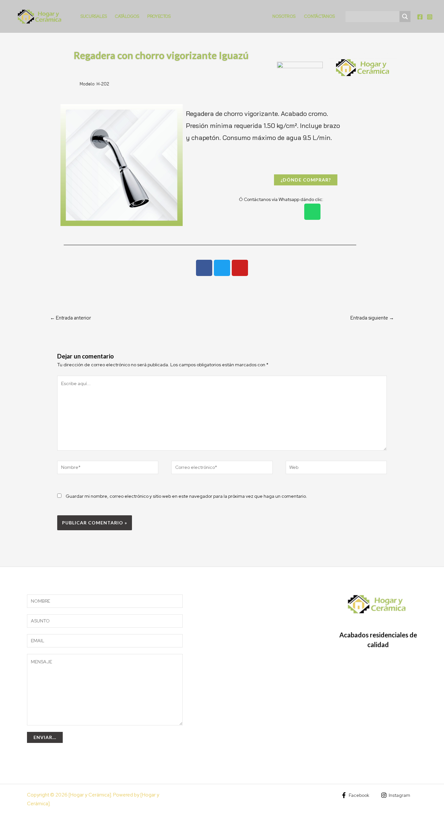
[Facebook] (420, 17)
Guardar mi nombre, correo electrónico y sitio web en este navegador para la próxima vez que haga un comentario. (186, 496)
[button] (67, 165)
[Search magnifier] (405, 16)
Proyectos (159, 16)
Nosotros (283, 16)
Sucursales (94, 16)
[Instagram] (430, 17)
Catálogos (127, 16)
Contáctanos (319, 16)
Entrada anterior (70, 318)
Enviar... (44, 737)
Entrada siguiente (372, 318)
